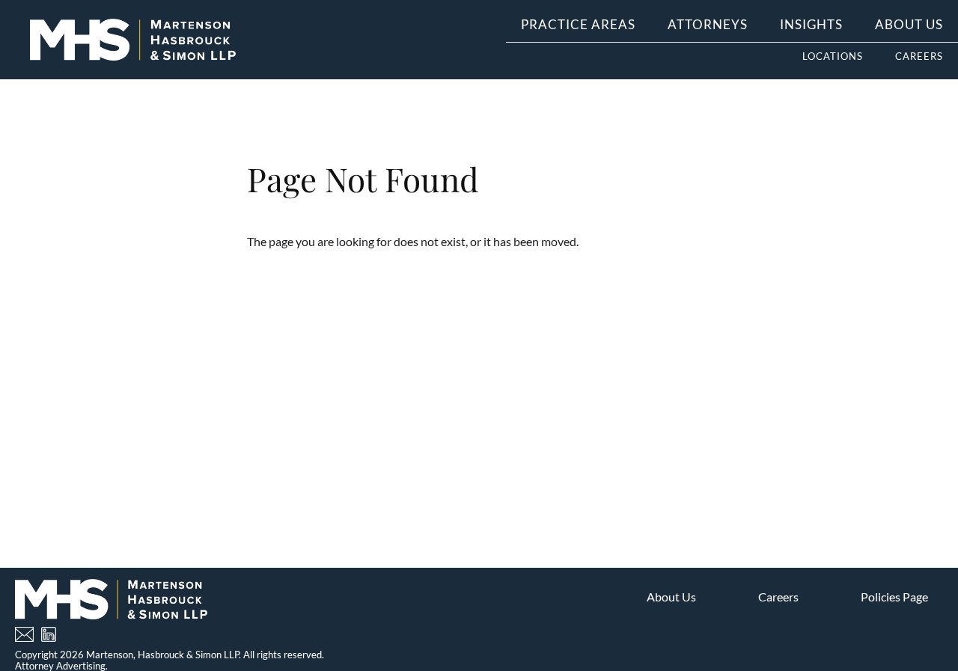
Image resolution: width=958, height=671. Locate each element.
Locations (832, 56)
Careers (919, 56)
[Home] (133, 40)
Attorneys (708, 24)
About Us (909, 24)
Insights (811, 24)
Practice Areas (578, 24)
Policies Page (894, 596)
